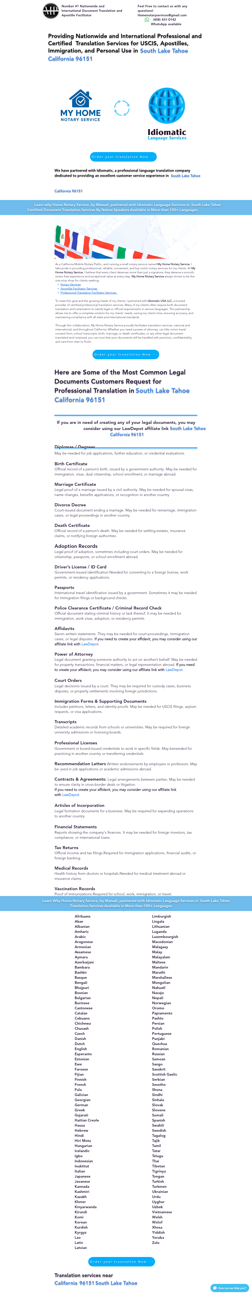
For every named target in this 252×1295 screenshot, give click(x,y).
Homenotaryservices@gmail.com (162, 15)
